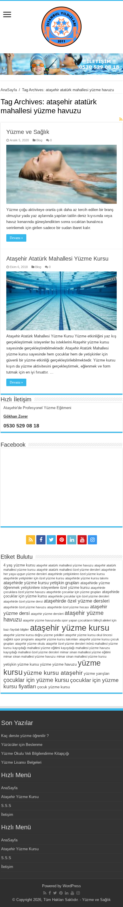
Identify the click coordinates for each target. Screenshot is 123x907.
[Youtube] (82, 539)
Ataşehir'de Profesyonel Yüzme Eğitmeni (37, 408)
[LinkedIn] (71, 539)
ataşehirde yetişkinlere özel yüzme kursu (76, 574)
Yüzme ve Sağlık (27, 132)
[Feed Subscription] (120, 119)
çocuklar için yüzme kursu (36, 680)
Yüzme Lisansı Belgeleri (21, 762)
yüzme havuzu (64, 664)
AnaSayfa (9, 90)
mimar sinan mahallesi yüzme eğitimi (85, 652)
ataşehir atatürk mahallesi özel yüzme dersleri (68, 569)
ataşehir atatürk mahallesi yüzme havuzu (64, 565)
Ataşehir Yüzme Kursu (20, 797)
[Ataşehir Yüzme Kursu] (61, 26)
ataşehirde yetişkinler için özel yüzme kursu (33, 578)
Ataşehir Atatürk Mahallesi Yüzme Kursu (57, 258)
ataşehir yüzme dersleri (47, 613)
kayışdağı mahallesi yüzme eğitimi (36, 648)
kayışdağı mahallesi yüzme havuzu (85, 648)
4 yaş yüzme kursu (19, 565)
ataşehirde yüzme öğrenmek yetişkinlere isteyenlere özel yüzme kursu (56, 585)
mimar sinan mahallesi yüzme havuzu (29, 656)
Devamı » (16, 238)
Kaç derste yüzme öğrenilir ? (25, 736)
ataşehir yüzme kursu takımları (56, 639)
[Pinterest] (61, 539)
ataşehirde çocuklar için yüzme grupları (73, 592)
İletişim (7, 814)
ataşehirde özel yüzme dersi (23, 601)
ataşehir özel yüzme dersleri (65, 643)
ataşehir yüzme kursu (69, 627)
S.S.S (6, 806)
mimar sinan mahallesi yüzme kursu (81, 656)
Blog (39, 140)
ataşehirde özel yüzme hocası (68, 607)
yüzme (45, 664)
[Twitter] (51, 539)
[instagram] (92, 539)
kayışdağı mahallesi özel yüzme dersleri (31, 652)
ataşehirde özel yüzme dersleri (77, 601)
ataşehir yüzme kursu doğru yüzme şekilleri (33, 635)
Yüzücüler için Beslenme (21, 744)
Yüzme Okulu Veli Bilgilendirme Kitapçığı (35, 753)
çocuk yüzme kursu (53, 687)
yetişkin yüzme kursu (21, 664)
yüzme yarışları (97, 673)
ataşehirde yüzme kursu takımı (86, 578)
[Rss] (30, 539)
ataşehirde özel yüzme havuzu (24, 607)
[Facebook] (40, 539)
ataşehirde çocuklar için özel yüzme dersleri (78, 596)
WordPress (72, 886)
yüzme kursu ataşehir (53, 672)
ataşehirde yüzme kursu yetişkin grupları (41, 582)
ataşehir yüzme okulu (30, 643)
